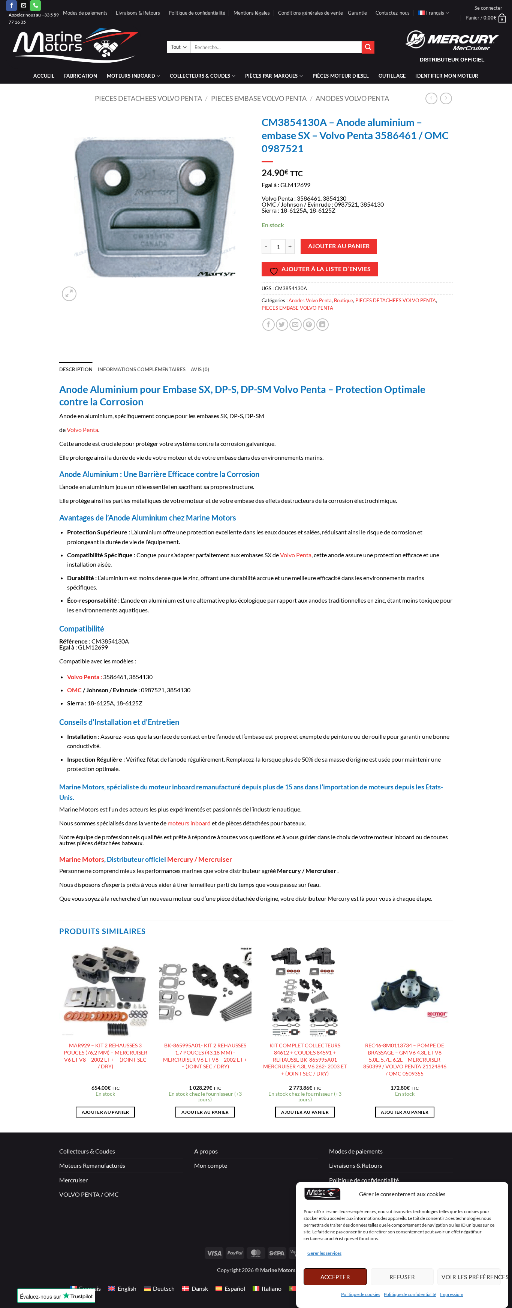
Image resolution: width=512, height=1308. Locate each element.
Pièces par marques (271, 76)
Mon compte (210, 1165)
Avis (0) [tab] (200, 369)
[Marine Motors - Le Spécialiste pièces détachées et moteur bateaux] (81, 47)
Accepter (335, 1277)
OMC (74, 689)
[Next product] (431, 98)
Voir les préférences (471, 1277)
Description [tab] (76, 369)
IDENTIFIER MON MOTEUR (446, 76)
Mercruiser (73, 1180)
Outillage (392, 76)
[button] (488, 8)
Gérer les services (324, 1253)
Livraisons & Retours (138, 13)
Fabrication (80, 76)
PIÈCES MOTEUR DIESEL (341, 76)
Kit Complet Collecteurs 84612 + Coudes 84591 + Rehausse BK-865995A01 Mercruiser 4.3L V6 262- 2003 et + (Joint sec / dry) (305, 1059)
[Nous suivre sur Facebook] (11, 5)
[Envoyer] (368, 47)
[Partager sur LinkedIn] (322, 324)
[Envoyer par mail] (295, 324)
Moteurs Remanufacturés (92, 1165)
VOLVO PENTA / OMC (89, 1194)
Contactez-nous (393, 13)
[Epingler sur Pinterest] (309, 324)
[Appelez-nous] (35, 5)
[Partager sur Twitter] (282, 324)
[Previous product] (446, 98)
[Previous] (59, 1038)
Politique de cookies (360, 1295)
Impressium (451, 1295)
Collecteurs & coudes (200, 76)
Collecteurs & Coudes (87, 1151)
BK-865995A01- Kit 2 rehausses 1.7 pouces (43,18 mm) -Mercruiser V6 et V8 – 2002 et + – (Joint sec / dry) (205, 1056)
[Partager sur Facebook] (268, 324)
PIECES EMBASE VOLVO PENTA (259, 98)
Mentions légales (252, 13)
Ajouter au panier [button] (105, 1112)
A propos (206, 1151)
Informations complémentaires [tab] (142, 369)
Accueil (43, 76)
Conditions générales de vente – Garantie (322, 13)
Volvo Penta (82, 429)
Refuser (402, 1277)
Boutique (343, 300)
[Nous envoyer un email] (23, 5)
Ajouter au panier (339, 246)
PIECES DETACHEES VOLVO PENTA (148, 98)
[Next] (450, 1038)
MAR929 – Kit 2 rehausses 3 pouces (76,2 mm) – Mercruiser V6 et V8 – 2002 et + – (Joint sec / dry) (105, 1056)
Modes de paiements (85, 13)
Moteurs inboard (131, 76)
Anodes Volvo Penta (352, 98)
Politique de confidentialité (410, 1295)
